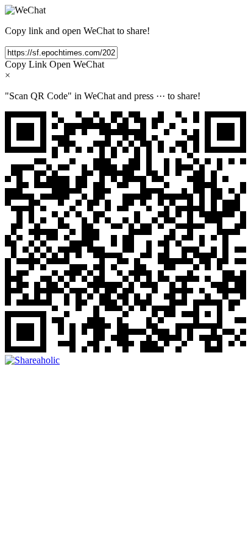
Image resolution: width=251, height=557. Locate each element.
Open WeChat (76, 64)
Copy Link (26, 64)
